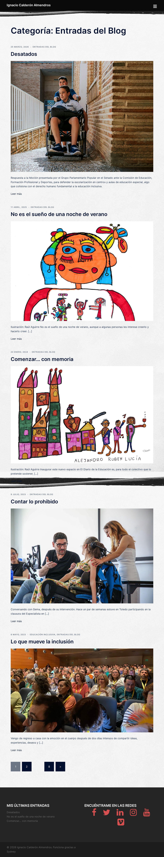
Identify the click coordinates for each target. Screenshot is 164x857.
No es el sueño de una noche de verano (59, 214)
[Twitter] (106, 814)
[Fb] (94, 814)
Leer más (16, 193)
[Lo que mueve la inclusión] (82, 690)
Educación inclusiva (42, 634)
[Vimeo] (120, 823)
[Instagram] (133, 814)
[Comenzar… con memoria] (82, 414)
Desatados (24, 54)
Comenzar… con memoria (42, 359)
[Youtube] (146, 814)
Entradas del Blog (44, 47)
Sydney (11, 851)
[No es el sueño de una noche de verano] (82, 270)
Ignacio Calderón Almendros (29, 5)
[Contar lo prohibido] (82, 555)
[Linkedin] (120, 814)
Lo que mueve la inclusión (42, 641)
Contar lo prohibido (34, 501)
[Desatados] (82, 116)
